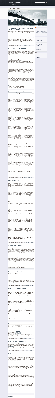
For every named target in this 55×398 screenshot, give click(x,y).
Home (10, 8)
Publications (18, 8)
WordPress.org (38, 57)
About (14, 8)
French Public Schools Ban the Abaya (40, 31)
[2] (19, 80)
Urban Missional (15, 3)
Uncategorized (25, 45)
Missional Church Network (39, 44)
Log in (37, 53)
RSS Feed (37, 27)
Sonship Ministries (38, 49)
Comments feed (38, 56)
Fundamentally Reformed (39, 40)
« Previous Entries (10, 396)
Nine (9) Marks (38, 45)
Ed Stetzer (37, 39)
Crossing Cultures (18, 331)
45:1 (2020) (18, 332)
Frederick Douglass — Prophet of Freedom (41, 32)
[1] (8, 85)
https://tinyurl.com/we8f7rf (11, 346)
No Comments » (30, 45)
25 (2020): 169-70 (18, 333)
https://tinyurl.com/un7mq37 (15, 348)
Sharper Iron (37, 48)
